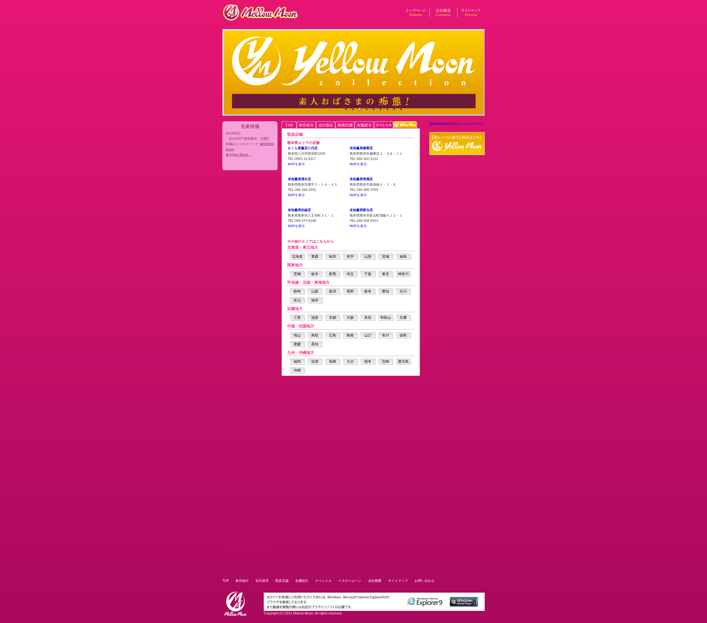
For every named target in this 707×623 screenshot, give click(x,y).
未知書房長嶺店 (361, 179)
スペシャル (323, 581)
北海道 (297, 256)
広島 (332, 335)
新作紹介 (242, 581)
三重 (297, 318)
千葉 (367, 274)
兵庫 (403, 318)
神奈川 (403, 274)
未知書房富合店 (361, 210)
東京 (385, 274)
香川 (385, 335)
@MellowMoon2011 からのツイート (456, 124)
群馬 (332, 274)
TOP (225, 581)
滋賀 (314, 318)
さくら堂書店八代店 (303, 148)
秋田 (332, 256)
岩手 (350, 256)
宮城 (385, 256)
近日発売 (262, 581)
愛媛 (297, 344)
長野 (350, 291)
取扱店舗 (282, 581)
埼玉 (350, 274)
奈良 (367, 318)
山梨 (314, 291)
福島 (403, 256)
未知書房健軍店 (361, 148)
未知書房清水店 (299, 179)
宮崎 (385, 361)
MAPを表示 (296, 164)
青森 (314, 256)
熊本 (367, 361)
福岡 (297, 361)
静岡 (297, 291)
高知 (314, 344)
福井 (314, 300)
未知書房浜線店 (299, 210)
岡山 (297, 335)
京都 (332, 318)
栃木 (314, 274)
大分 (350, 361)
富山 (297, 300)
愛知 (385, 291)
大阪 (350, 318)
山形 (367, 256)
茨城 (297, 274)
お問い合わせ (424, 581)
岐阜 (367, 291)
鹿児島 (403, 361)
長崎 (332, 361)
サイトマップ (398, 581)
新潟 (332, 291)
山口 (367, 335)
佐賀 (314, 361)
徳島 (403, 335)
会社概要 (374, 581)
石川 (403, 291)
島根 (350, 335)
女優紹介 (301, 581)
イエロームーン (350, 581)
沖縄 (297, 370)
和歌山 (385, 318)
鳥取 (314, 335)
